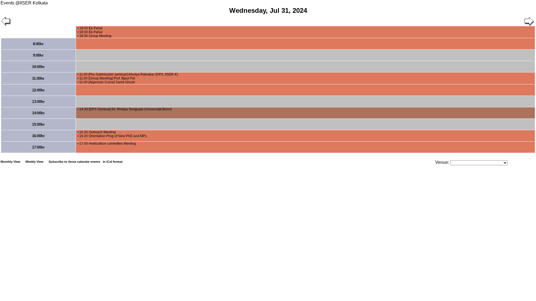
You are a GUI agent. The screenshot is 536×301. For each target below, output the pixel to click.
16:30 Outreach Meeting (97, 132)
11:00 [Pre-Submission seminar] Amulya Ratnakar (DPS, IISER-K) (128, 74)
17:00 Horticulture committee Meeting (107, 143)
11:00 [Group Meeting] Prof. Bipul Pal (107, 78)
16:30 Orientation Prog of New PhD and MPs (113, 136)
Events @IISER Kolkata (24, 3)
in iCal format (113, 161)
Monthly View (10, 161)
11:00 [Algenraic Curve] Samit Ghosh (107, 82)
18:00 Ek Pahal (90, 28)
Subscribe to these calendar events (86, 161)
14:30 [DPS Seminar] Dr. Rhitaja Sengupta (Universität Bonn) (125, 109)
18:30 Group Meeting (95, 36)
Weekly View (34, 161)
